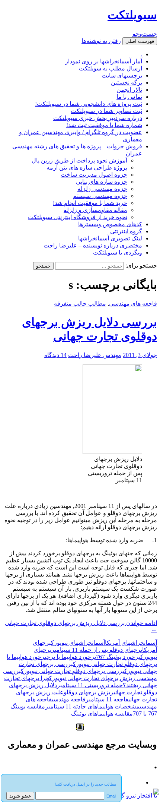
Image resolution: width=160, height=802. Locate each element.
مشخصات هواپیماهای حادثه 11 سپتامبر (92, 706)
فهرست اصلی (139, 41)
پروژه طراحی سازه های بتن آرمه (87, 167)
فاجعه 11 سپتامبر (107, 699)
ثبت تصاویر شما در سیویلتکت (106, 111)
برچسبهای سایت (122, 75)
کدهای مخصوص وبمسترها (110, 224)
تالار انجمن (129, 89)
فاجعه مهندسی (69, 699)
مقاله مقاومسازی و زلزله (95, 210)
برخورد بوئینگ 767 (118, 657)
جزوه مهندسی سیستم (100, 196)
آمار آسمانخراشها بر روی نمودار (103, 61)
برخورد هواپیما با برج (71, 657)
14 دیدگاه (55, 355)
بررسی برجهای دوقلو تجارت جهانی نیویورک (72, 671)
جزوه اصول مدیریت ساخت (94, 174)
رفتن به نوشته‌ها (101, 41)
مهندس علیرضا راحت (94, 355)
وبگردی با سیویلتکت (117, 252)
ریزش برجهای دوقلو (88, 692)
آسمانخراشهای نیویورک (78, 643)
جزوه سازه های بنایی (101, 182)
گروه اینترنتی (126, 231)
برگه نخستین (126, 82)
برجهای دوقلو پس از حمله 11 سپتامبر (96, 650)
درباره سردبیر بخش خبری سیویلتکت (97, 118)
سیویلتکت (132, 15)
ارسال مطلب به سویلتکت (110, 68)
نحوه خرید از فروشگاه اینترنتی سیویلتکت (77, 217)
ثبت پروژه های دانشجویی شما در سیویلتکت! (88, 104)
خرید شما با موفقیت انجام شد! (90, 203)
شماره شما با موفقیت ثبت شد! (104, 125)
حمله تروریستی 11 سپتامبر (90, 685)
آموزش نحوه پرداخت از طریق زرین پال (79, 160)
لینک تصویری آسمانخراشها (110, 238)
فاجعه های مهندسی (133, 303)
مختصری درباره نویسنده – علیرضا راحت (93, 245)
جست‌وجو (144, 34)
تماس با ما (129, 97)
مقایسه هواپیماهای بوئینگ (102, 713)
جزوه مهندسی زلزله (102, 189)
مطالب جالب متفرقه (80, 303)
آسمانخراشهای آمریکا (131, 643)
